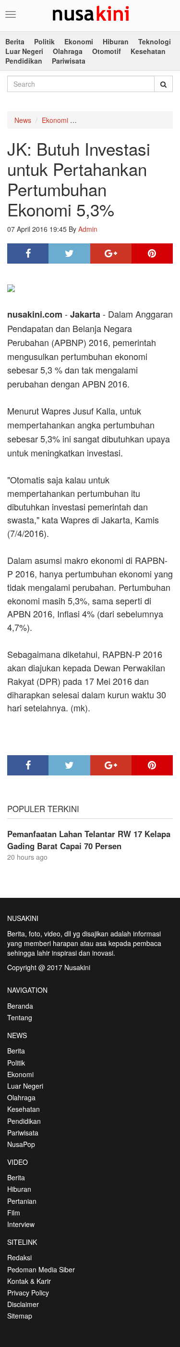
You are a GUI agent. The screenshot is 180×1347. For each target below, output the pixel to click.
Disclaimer (23, 1304)
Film (13, 1212)
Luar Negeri (24, 51)
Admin (87, 229)
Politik (44, 41)
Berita (14, 41)
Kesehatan (148, 51)
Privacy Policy (28, 1292)
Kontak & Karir (29, 1281)
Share (27, 253)
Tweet (69, 253)
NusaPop (21, 1144)
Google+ (111, 253)
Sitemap (19, 1315)
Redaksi (19, 1257)
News (22, 120)
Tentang (19, 1017)
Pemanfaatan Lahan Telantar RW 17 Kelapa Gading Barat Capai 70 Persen (88, 840)
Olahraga (68, 51)
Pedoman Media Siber (41, 1269)
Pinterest (152, 253)
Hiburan (116, 41)
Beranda (20, 1006)
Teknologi (154, 41)
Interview (21, 1224)
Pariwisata (68, 61)
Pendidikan (23, 61)
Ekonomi (78, 41)
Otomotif (106, 51)
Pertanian (21, 1201)
